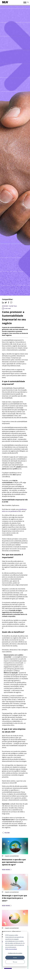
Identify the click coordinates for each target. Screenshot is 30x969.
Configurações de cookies (15, 953)
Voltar (7, 833)
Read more (6, 870)
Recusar (15, 962)
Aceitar (15, 957)
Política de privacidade (11, 949)
